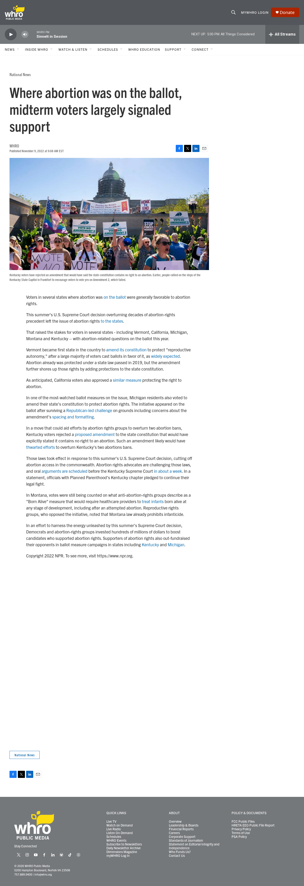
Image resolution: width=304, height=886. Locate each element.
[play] (10, 34)
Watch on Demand (119, 825)
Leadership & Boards (183, 825)
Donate (287, 12)
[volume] (25, 34)
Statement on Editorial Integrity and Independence (194, 846)
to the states (112, 321)
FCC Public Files (243, 821)
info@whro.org (43, 874)
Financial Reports (181, 829)
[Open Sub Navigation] (18, 49)
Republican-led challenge (89, 410)
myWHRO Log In (118, 856)
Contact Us (177, 856)
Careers (174, 833)
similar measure (127, 380)
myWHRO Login (255, 12)
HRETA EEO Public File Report (253, 825)
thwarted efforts (40, 447)
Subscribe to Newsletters (124, 844)
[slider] (32, 34)
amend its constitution (126, 349)
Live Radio (113, 829)
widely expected (165, 356)
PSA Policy (239, 837)
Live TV (111, 821)
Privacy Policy (241, 829)
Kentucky (150, 544)
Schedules (113, 837)
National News (20, 74)
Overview (175, 821)
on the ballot (115, 297)
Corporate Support (182, 837)
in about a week (168, 471)
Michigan (176, 544)
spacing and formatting (73, 416)
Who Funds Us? (180, 852)
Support (173, 49)
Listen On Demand (119, 833)
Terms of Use (241, 833)
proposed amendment (95, 434)
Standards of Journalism (186, 840)
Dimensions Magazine (121, 852)
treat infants (153, 501)
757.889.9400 (23, 874)
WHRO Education (144, 49)
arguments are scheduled (64, 471)
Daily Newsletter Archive (123, 848)
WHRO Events (116, 840)
